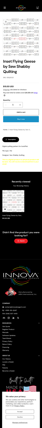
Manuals (5, 332)
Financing (5, 347)
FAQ (3, 365)
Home (5, 130)
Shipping (6, 90)
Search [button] (22, 241)
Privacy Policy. (19, 406)
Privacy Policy (7, 341)
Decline (20, 417)
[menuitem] (21, 326)
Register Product (8, 329)
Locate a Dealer (8, 362)
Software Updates (8, 335)
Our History (6, 359)
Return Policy (7, 344)
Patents (5, 368)
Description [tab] (12, 139)
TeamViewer (6, 338)
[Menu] (4, 7)
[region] (21, 2)
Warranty (5, 350)
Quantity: (6, 100)
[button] (6, 22)
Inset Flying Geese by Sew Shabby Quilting (11, 215)
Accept (20, 412)
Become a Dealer (8, 371)
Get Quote (6, 326)
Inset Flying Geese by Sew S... (20, 130)
